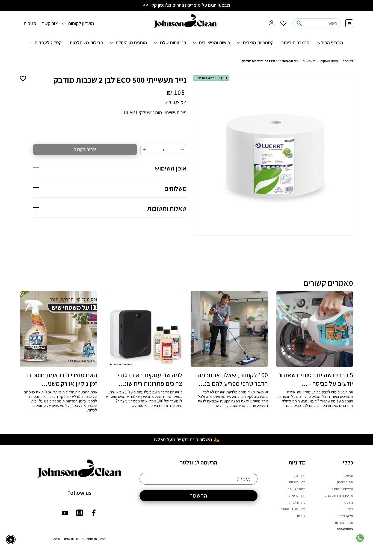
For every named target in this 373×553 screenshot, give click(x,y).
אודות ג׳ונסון (345, 482)
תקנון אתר (299, 475)
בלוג (350, 509)
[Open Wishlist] (284, 23)
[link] (360, 542)
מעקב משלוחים (343, 516)
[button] (255, 42)
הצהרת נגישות (297, 489)
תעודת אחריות (344, 522)
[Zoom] (273, 155)
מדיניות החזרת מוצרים (339, 495)
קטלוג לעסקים (329, 61)
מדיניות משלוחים (342, 489)
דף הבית (347, 61)
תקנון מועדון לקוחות (293, 509)
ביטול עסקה (345, 529)
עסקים (301, 516)
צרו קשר (348, 502)
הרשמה (198, 495)
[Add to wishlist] (23, 78)
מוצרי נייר (309, 61)
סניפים (348, 475)
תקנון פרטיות (297, 495)
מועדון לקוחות (297, 502)
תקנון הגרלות (297, 482)
